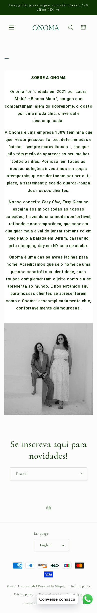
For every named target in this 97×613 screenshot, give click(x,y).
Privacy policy (23, 594)
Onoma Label (27, 586)
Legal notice (34, 603)
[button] (11, 27)
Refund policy (80, 586)
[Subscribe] (80, 474)
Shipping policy (77, 594)
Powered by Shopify (52, 586)
